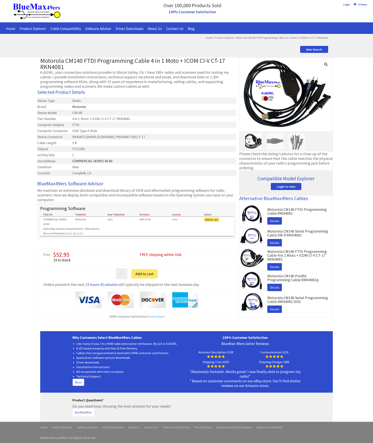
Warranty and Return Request (234, 427)
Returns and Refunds (269, 427)
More (78, 382)
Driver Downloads (129, 28)
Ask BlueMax (83, 412)
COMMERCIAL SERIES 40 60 (92, 161)
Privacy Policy (202, 427)
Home (10, 28)
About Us (155, 28)
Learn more (157, 316)
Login (346, 4)
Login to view (286, 186)
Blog (191, 28)
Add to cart (211, 219)
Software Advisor (98, 28)
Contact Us (174, 28)
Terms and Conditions (176, 427)
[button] (325, 64)
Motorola (79, 106)
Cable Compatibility (65, 28)
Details (274, 221)
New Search (314, 49)
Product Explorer (33, 28)
